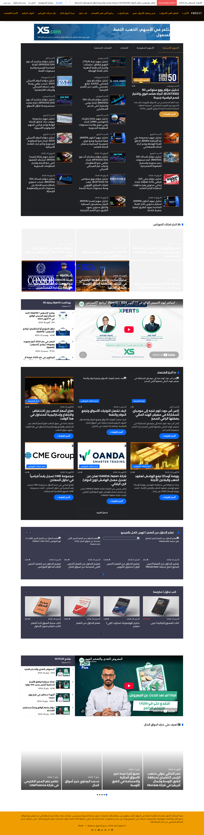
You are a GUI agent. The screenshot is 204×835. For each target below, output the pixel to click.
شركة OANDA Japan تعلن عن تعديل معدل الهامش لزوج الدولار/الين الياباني (104, 480)
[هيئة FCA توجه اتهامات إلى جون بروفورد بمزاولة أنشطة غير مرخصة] (102, 276)
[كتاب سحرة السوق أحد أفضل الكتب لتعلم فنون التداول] (43, 606)
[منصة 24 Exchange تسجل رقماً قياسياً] (48, 244)
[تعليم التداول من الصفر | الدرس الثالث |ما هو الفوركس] (43, 547)
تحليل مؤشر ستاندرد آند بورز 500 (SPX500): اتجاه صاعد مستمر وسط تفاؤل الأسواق (40, 102)
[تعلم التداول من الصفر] (82, 606)
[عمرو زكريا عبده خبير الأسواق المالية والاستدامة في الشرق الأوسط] (122, 759)
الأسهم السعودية (145, 48)
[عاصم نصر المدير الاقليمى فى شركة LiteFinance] (41, 759)
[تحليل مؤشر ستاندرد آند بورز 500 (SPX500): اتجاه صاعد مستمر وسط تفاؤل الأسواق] (64, 100)
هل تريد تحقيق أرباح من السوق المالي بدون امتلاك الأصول (130, 3)
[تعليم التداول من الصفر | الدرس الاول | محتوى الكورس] (122, 547)
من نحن (6, 3)
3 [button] (102, 794)
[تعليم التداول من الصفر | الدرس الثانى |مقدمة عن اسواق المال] (82, 547)
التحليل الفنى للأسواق (169, 13)
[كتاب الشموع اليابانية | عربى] (161, 606)
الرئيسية (59, 3)
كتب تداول (83, 13)
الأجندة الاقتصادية (11, 13)
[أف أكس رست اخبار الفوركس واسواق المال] (196, 13)
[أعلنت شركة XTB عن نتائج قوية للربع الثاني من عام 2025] (156, 276)
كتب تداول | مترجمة (164, 591)
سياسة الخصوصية (45, 3)
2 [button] (100, 574)
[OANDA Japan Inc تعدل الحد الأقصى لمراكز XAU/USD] (102, 244)
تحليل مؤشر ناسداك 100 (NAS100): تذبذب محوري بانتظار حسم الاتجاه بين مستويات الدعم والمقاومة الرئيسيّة (41, 185)
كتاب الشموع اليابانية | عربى (164, 623)
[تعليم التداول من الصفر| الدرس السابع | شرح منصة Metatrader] (161, 547)
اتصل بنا (31, 3)
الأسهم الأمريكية (171, 48)
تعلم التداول (124, 13)
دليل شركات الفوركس (47, 13)
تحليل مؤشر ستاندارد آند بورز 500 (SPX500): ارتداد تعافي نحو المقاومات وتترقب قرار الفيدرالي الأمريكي (93, 163)
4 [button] (99, 794)
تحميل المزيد (102, 512)
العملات (124, 48)
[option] (102, 260)
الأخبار (186, 13)
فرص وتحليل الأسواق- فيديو (144, 13)
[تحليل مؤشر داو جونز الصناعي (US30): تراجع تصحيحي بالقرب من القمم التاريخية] (117, 81)
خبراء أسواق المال (67, 13)
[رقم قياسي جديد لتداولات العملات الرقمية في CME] (156, 244)
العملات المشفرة (103, 48)
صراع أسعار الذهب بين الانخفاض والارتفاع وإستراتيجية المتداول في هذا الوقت (52, 414)
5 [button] (97, 794)
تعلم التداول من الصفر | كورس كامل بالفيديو (147, 532)
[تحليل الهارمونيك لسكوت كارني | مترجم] (122, 606)
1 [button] (103, 574)
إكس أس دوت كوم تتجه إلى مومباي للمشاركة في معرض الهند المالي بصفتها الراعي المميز (156, 414)
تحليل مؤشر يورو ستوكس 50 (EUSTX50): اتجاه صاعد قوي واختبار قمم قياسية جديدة (155, 93)
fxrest (80, 825)
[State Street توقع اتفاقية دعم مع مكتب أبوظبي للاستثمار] (48, 276)
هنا (152, 822)
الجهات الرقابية (28, 13)
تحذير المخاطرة (19, 3)
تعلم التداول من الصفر (88, 623)
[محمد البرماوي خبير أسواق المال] (82, 759)
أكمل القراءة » (169, 114)
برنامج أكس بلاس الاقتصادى (102, 13)
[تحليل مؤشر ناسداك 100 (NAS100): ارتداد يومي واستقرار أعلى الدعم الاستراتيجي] (117, 100)
